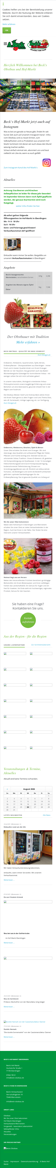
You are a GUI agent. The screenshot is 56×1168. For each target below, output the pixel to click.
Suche (6, 1161)
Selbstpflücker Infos (11, 1129)
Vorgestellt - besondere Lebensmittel (18, 1126)
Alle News (46, 815)
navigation (5, 44)
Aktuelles (7, 1131)
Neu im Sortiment (11, 999)
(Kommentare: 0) (16, 824)
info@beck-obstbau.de (15, 1078)
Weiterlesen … (9, 880)
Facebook (9, 1157)
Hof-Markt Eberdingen (27, 109)
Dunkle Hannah (10, 1029)
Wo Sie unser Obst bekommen (15, 1118)
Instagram (5, 1157)
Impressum (14, 1161)
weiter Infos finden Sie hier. (28, 206)
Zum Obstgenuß (44, 355)
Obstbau (7, 1115)
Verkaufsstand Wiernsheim (14, 1123)
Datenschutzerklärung (29, 1161)
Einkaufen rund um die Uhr (15, 827)
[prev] (45, 109)
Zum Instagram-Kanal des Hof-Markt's (20, 167)
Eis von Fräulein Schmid (13, 897)
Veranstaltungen (10, 1134)
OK (6, 30)
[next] (51, 109)
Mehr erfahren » (28, 342)
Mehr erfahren (9, 24)
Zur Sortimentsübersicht (40, 645)
